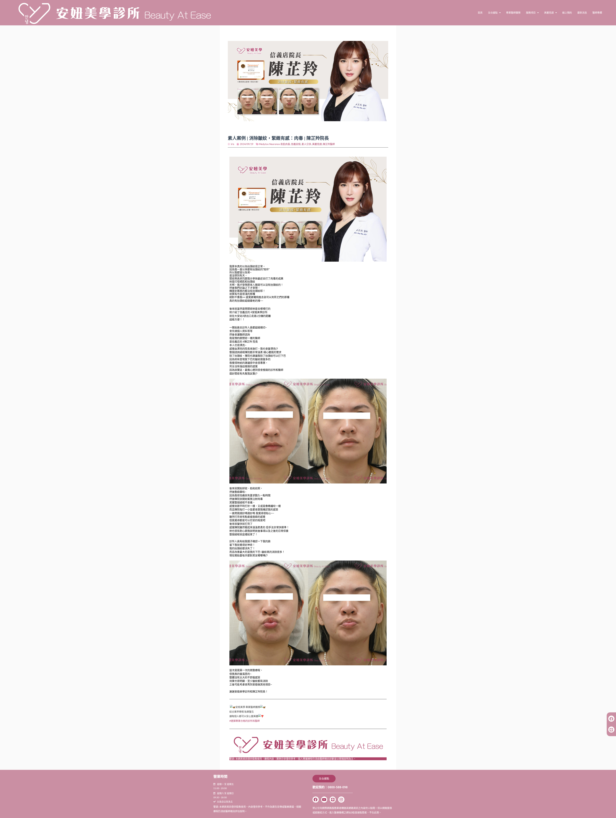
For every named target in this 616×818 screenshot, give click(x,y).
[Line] (333, 799)
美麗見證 (549, 12)
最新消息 (582, 12)
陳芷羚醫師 (329, 144)
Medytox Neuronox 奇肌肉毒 (274, 144)
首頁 (480, 12)
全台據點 (493, 12)
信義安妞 (296, 144)
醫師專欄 (597, 12)
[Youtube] (324, 799)
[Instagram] (341, 799)
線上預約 (567, 12)
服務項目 (531, 12)
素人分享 (306, 144)
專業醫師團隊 (513, 12)
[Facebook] (315, 799)
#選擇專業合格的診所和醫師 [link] (244, 720)
